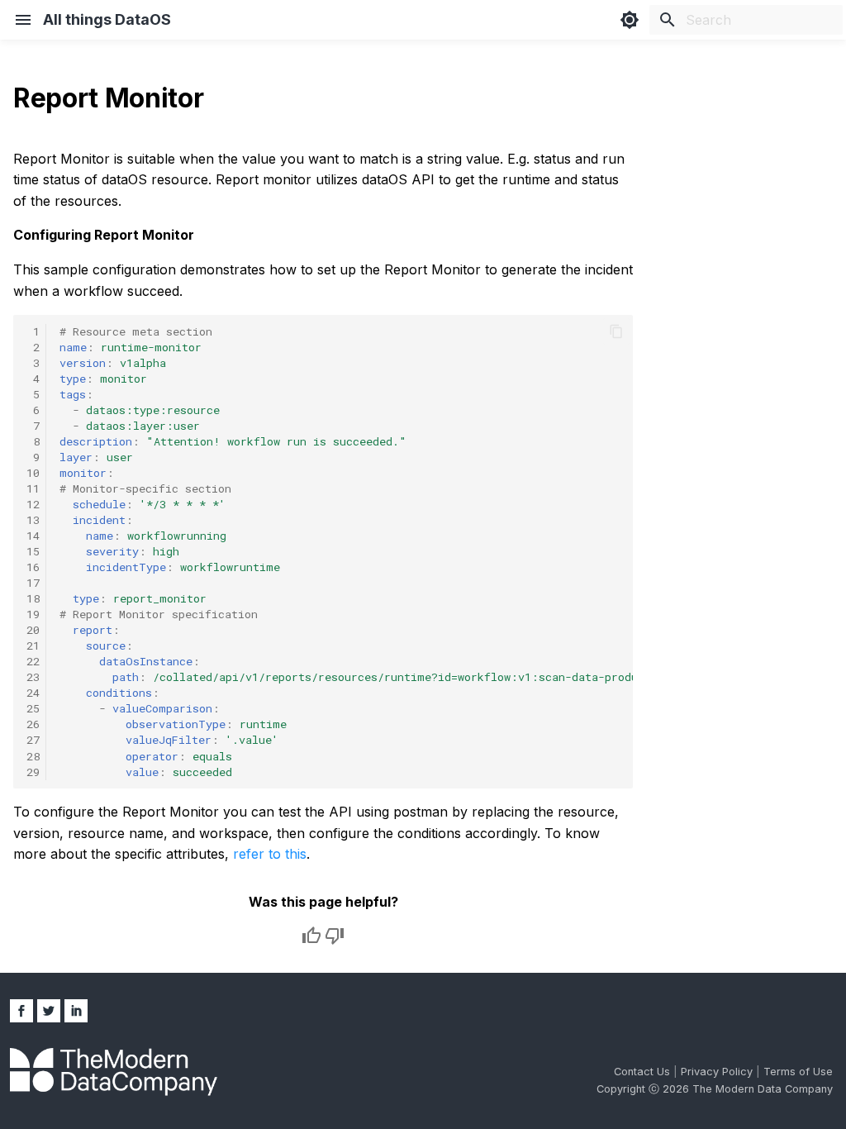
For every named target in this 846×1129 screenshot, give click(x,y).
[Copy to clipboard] (616, 331)
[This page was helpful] (311, 936)
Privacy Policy (718, 1071)
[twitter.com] (48, 1010)
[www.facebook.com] (21, 1010)
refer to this (270, 854)
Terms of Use (798, 1071)
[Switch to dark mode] (629, 19)
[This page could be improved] (335, 936)
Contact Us (643, 1071)
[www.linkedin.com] (76, 1010)
